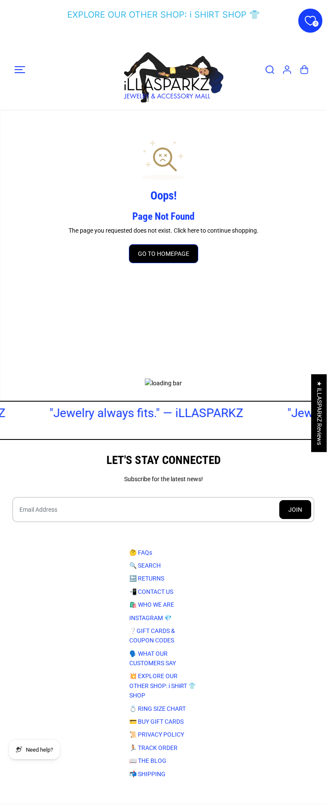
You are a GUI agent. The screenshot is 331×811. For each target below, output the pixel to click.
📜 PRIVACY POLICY (156, 734)
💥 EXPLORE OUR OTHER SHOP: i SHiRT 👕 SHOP (162, 686)
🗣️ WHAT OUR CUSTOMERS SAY (152, 658)
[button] (20, 69)
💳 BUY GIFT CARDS (156, 721)
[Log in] (287, 69)
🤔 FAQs (140, 552)
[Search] (270, 69)
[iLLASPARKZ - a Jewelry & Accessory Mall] (163, 69)
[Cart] (304, 69)
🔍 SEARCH (145, 565)
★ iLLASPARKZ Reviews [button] (319, 413)
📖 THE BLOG (147, 760)
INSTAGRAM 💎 (150, 617)
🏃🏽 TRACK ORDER (153, 747)
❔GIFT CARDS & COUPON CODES (152, 635)
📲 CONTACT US (151, 591)
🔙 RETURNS (146, 578)
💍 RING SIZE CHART (157, 708)
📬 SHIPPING (147, 774)
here (193, 230)
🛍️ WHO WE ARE (151, 604)
